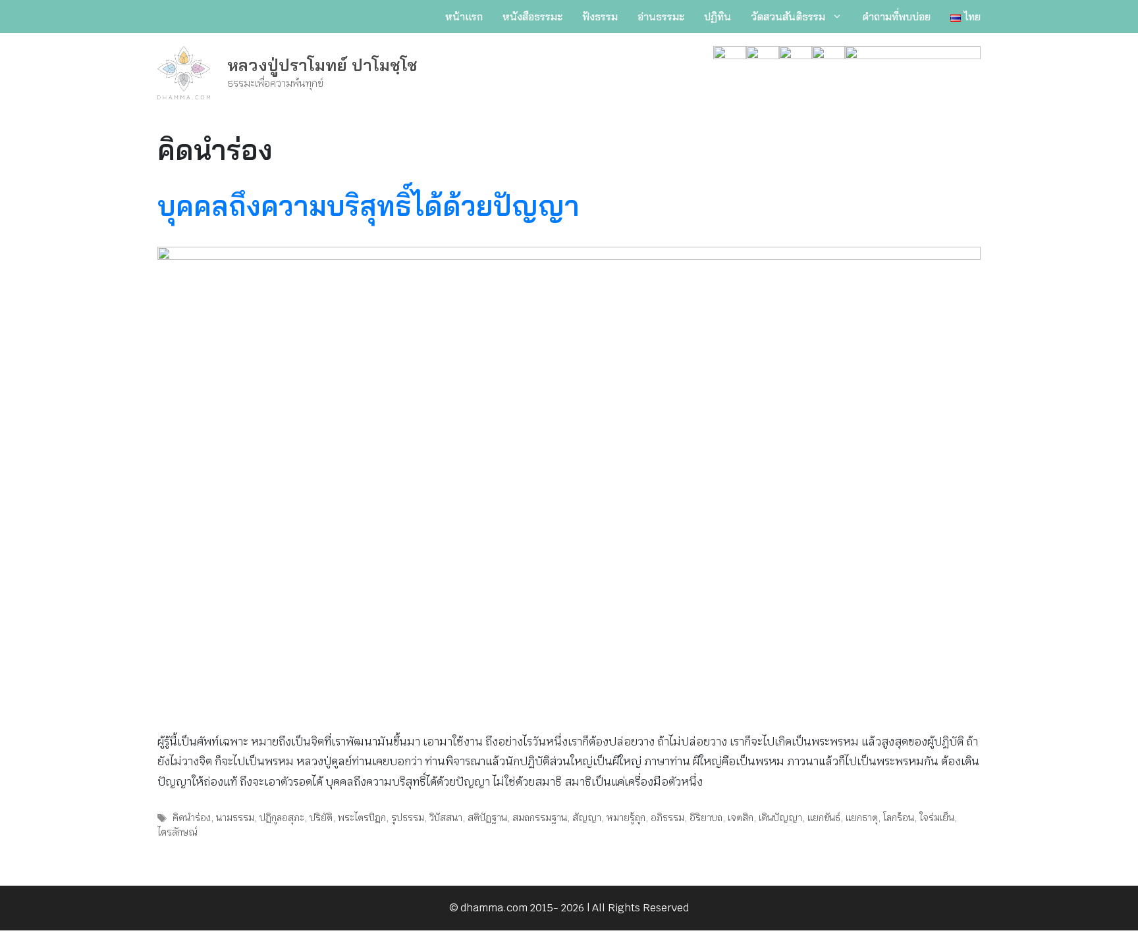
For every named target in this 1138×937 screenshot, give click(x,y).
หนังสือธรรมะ (532, 16)
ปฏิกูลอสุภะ (281, 817)
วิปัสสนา (445, 817)
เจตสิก (740, 817)
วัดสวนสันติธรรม (788, 16)
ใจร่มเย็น (936, 817)
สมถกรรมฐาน (539, 817)
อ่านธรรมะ (660, 16)
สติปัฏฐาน (487, 817)
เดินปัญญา (780, 817)
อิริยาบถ (706, 817)
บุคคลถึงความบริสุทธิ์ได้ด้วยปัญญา (368, 205)
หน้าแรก (464, 16)
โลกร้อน (898, 817)
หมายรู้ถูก (626, 817)
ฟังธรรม (600, 16)
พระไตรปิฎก (362, 817)
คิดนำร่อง (192, 817)
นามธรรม (235, 817)
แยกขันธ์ (823, 817)
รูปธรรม (407, 817)
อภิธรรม (667, 817)
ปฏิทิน (717, 16)
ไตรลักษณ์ (177, 832)
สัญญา (586, 817)
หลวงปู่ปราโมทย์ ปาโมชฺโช (322, 65)
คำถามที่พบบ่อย (896, 16)
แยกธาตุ (862, 817)
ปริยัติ (321, 817)
